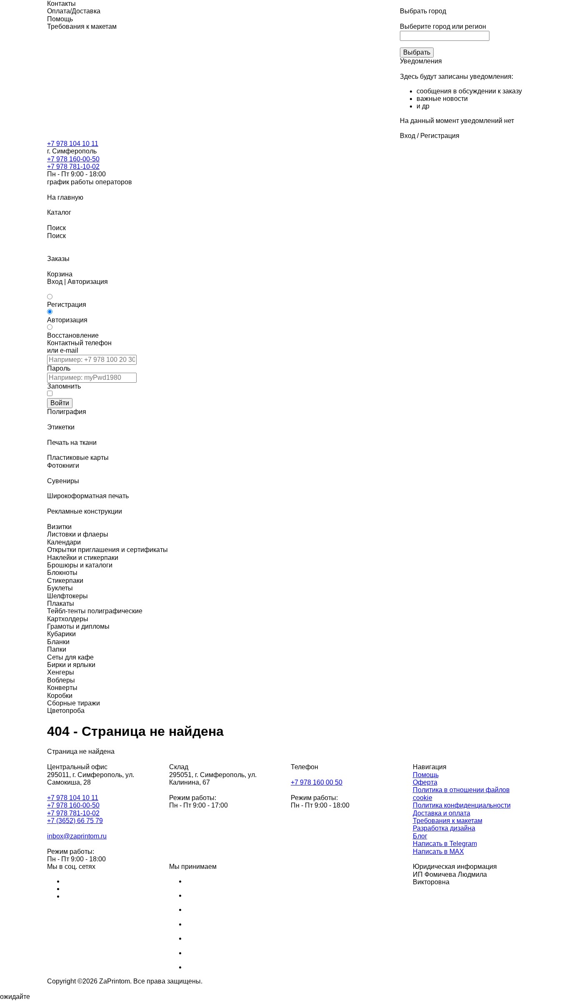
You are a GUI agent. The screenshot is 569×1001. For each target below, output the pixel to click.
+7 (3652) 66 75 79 (75, 820)
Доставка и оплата (441, 813)
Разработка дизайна (444, 828)
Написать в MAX (438, 851)
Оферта (425, 782)
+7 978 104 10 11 (72, 143)
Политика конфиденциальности (462, 805)
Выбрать (416, 52)
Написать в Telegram (445, 843)
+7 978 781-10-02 (73, 166)
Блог (420, 836)
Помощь (426, 774)
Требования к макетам (447, 820)
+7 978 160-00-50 (73, 159)
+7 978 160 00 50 (316, 782)
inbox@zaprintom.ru (77, 836)
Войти (59, 402)
